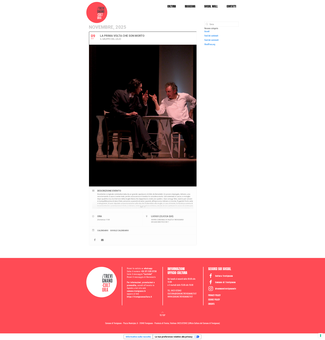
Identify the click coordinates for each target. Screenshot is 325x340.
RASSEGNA (190, 6)
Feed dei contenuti (211, 35)
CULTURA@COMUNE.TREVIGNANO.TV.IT (182, 293)
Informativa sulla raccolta (138, 336)
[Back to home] (96, 12)
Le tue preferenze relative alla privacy (173, 336)
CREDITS (211, 303)
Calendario (102, 231)
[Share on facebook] (95, 240)
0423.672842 (182, 323)
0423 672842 (176, 290)
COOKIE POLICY (214, 299)
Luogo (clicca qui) (162, 216)
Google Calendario (119, 231)
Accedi (206, 31)
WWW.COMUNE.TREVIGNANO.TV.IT (180, 296)
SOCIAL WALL (211, 6)
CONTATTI (231, 6)
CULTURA (171, 6)
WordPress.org (209, 44)
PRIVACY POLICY (214, 295)
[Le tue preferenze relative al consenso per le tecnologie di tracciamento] (320, 335)
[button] (162, 312)
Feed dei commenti (211, 39)
